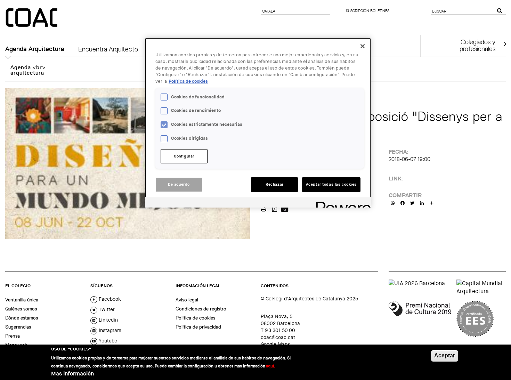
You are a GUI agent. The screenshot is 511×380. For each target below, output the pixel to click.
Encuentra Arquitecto (108, 49)
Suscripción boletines (367, 11)
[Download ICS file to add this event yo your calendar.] (285, 208)
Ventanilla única (21, 300)
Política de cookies (195, 318)
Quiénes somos (21, 309)
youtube (107, 341)
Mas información (72, 373)
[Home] (32, 18)
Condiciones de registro (201, 309)
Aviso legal (187, 300)
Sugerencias (18, 327)
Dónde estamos (21, 318)
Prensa (12, 336)
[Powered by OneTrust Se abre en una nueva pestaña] (341, 203)
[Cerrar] (362, 46)
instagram (109, 330)
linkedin (107, 320)
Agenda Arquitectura (34, 49)
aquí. (270, 366)
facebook (109, 299)
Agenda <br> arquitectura (28, 70)
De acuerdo (179, 184)
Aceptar (444, 355)
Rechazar (275, 184)
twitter (106, 309)
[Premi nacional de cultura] (420, 319)
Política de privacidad (198, 327)
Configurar (184, 156)
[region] (258, 123)
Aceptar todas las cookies (331, 184)
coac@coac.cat (278, 337)
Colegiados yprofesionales (477, 45)
